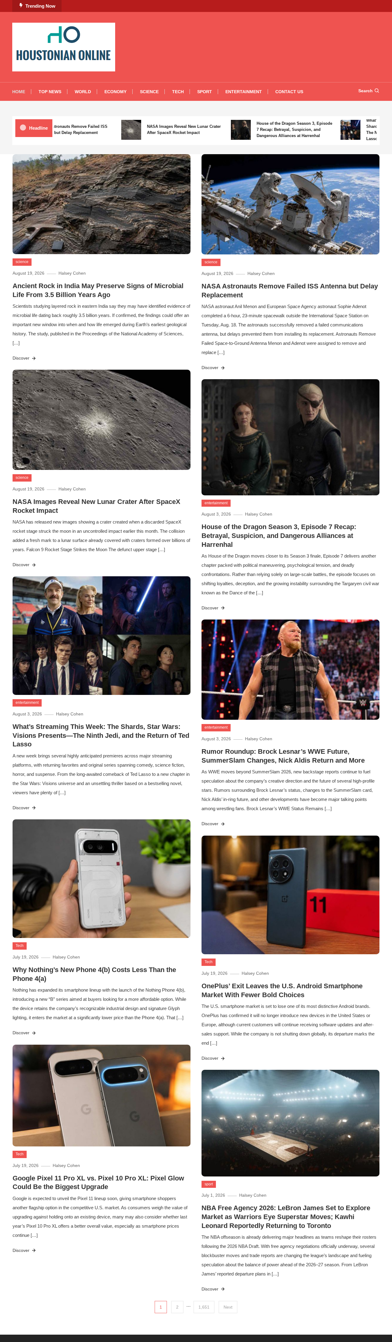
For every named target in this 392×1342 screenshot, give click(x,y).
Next (228, 1307)
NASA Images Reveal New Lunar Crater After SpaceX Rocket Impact (161, 129)
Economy (115, 91)
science (22, 262)
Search (365, 90)
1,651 (203, 1307)
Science (149, 91)
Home (18, 91)
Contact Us (289, 91)
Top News (50, 91)
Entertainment (243, 91)
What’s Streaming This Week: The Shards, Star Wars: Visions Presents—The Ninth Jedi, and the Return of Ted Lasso (101, 735)
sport (209, 1184)
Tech (178, 91)
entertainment (216, 503)
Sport (204, 91)
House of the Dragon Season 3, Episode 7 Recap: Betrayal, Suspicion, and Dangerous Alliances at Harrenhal (272, 129)
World (83, 91)
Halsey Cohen (72, 273)
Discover (22, 358)
